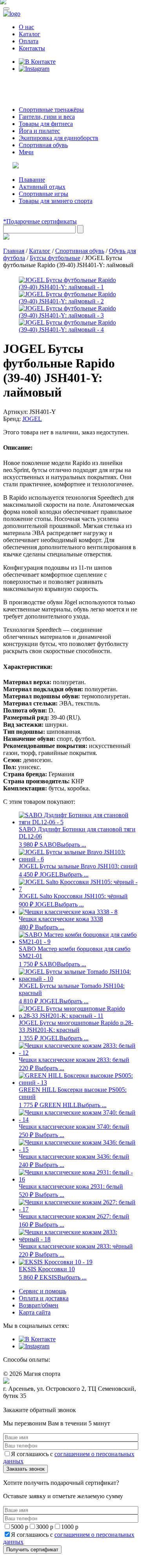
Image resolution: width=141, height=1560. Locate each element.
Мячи (26, 152)
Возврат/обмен (38, 1305)
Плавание (32, 179)
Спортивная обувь (43, 145)
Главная (13, 250)
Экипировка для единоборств (58, 138)
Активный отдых (42, 186)
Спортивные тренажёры (51, 109)
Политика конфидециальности (39, 1403)
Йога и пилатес (39, 130)
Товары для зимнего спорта (55, 201)
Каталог (29, 34)
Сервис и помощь (42, 1291)
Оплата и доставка (44, 1298)
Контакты (32, 48)
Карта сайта (35, 1312)
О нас (26, 27)
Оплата (28, 41)
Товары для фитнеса (46, 123)
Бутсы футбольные (55, 258)
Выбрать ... (71, 844)
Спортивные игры (43, 193)
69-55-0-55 (27, 83)
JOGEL (32, 418)
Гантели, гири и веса (47, 116)
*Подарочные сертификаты (40, 221)
